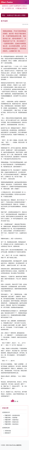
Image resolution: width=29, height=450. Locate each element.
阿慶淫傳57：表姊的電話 (11, 419)
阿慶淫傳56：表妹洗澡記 (11, 424)
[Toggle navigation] (26, 2)
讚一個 (16, 401)
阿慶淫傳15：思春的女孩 (11, 422)
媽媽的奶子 (8, 433)
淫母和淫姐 (8, 430)
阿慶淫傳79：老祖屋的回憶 (12, 415)
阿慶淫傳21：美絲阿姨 (11, 417)
